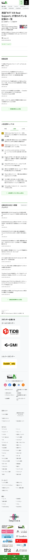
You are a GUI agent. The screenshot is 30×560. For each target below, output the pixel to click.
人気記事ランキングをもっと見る (15, 193)
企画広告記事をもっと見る (15, 299)
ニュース (4, 498)
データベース (5, 442)
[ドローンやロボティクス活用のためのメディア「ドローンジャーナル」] (7, 551)
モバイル (4, 453)
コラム (18, 504)
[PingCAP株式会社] (11, 331)
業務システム (19, 482)
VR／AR (18, 455)
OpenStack (18, 8)
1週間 (14, 128)
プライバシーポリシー (10, 395)
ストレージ (19, 431)
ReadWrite (19, 506)
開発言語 (4, 445)
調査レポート (19, 485)
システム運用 (19, 461)
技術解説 (18, 498)
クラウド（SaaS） (5, 450)
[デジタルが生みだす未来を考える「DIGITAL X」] (21, 546)
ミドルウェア (19, 439)
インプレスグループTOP (20, 399)
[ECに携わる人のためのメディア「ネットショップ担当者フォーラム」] (21, 542)
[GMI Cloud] (11, 345)
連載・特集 (4, 6)
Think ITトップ (4, 310)
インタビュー (19, 501)
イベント (4, 504)
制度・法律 (19, 474)
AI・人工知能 (4, 8)
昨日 (6, 128)
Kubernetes (11, 8)
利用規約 (19, 393)
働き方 (18, 466)
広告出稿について (20, 421)
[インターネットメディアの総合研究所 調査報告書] (21, 532)
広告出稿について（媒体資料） (21, 390)
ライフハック (19, 471)
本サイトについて (9, 389)
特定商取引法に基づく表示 (21, 395)
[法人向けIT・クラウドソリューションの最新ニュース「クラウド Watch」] (7, 537)
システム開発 (19, 437)
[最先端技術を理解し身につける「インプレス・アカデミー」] (21, 551)
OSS (3, 455)
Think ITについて (6, 421)
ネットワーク (22, 6)
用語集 (3, 311)
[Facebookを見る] (9, 385)
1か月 (23, 128)
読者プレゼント (5, 418)
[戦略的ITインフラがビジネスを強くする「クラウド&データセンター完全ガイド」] (7, 528)
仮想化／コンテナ (20, 434)
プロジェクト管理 (6, 461)
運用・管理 (19, 458)
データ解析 (19, 450)
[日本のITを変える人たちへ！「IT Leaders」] (21, 537)
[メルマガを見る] (5, 385)
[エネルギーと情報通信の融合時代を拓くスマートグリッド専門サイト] (7, 542)
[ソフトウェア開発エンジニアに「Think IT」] (21, 528)
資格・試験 (4, 469)
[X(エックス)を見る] (14, 385)
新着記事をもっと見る (15, 109)
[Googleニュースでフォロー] (18, 385)
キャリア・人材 (19, 469)
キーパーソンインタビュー (7, 485)
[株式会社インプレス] (14, 518)
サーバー (16, 6)
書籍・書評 (4, 501)
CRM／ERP (19, 453)
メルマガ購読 (5, 414)
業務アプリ (19, 447)
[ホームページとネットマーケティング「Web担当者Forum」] (7, 532)
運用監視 (18, 463)
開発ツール (19, 445)
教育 (3, 474)
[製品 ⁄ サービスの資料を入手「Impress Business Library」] (7, 546)
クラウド (4, 434)
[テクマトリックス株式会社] (9, 363)
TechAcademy (5, 506)
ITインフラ (10, 6)
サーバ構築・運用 (20, 487)
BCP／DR (4, 463)
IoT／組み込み (5, 437)
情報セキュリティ (5, 487)
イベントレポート (26, 8)
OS (3, 439)
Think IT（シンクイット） (7, 2)
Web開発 (4, 447)
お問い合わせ (8, 393)
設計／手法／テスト (21, 442)
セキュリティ (4, 466)
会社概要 (7, 398)
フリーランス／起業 (6, 471)
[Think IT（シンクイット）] (11, 377)
